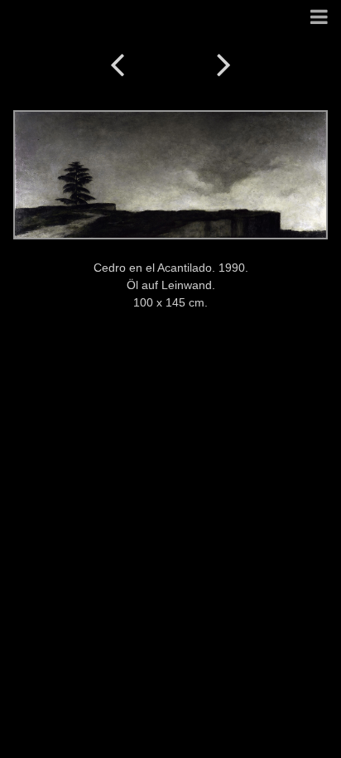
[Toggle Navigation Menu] (319, 18)
